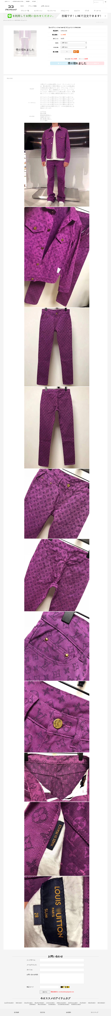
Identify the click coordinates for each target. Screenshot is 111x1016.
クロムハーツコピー (61, 1002)
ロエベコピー (19, 1002)
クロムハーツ (65, 10)
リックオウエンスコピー (63, 1004)
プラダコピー (32, 1004)
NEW (22, 6)
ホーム (5, 20)
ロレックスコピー (42, 1004)
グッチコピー (83, 1002)
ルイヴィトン (38, 10)
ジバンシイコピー (50, 1002)
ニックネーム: (31, 960)
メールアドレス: (32, 965)
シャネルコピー (52, 1004)
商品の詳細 (9, 78)
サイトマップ (94, 1012)
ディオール (97, 10)
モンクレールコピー (39, 1002)
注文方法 (42, 1012)
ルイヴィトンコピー (100, 22)
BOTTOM (17, 20)
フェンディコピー (28, 1002)
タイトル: (30, 969)
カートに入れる (64, 63)
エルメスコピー (91, 1002)
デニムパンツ (24, 20)
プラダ (87, 10)
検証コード (30, 987)
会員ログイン (7, 1)
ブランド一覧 (25, 10)
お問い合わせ (45, 6)
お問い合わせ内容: (32, 974)
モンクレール (51, 10)
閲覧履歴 (27, 1)
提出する (45, 992)
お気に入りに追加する (92, 63)
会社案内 (68, 1012)
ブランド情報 (32, 6)
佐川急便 (34, 1)
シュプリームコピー (9, 1002)
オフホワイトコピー (76, 1004)
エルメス (77, 10)
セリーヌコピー (101, 1002)
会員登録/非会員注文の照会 (18, 1)
